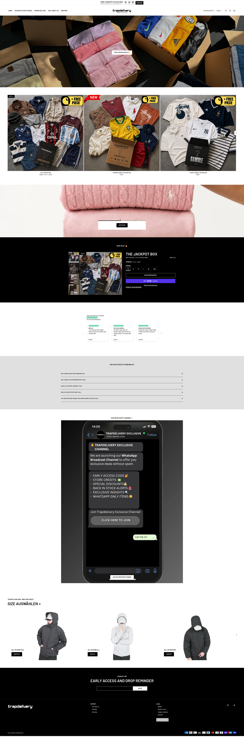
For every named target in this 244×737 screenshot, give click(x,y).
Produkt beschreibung (133, 287)
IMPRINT (160, 707)
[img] (123, 318)
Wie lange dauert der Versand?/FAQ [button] (73, 373)
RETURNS (94, 712)
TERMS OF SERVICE (163, 712)
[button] (83, 333)
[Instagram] (228, 705)
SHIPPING (94, 709)
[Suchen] (226, 11)
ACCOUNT (160, 715)
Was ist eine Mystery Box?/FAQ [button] (71, 392)
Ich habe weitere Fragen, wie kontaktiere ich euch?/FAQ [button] (79, 398)
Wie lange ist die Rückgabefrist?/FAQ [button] (73, 380)
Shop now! (139, 3)
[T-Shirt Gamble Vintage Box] (198, 133)
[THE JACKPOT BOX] (45, 133)
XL (148, 269)
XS (128, 269)
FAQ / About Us (95, 707)
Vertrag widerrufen (162, 720)
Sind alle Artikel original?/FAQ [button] (71, 386)
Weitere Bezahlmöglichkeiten (150, 285)
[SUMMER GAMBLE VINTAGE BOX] (122, 133)
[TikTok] (234, 705)
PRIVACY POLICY (162, 709)
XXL (155, 269)
